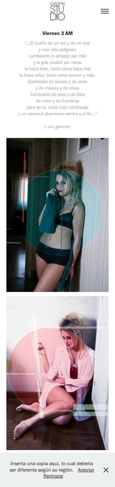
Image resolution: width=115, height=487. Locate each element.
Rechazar (53, 476)
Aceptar (86, 470)
